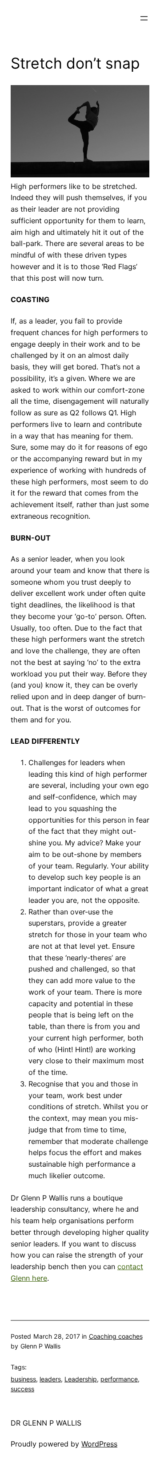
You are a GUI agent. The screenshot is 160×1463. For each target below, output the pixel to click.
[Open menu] (144, 18)
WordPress (99, 1443)
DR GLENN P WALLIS (46, 1422)
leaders (50, 1379)
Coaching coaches (116, 1336)
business (23, 1379)
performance (119, 1379)
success (22, 1389)
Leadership (80, 1379)
